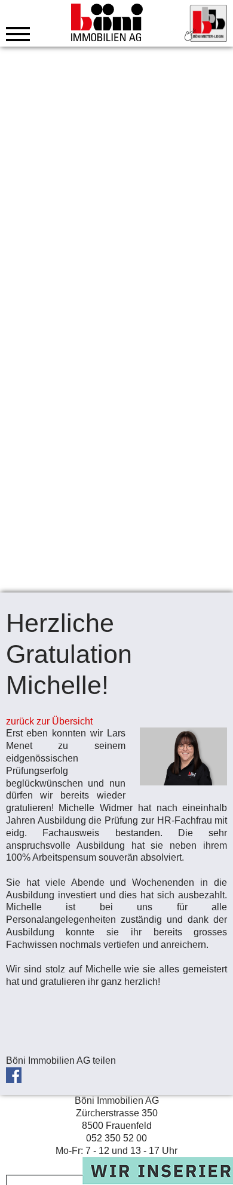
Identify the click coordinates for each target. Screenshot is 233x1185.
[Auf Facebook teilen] (16, 1073)
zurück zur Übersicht (49, 721)
